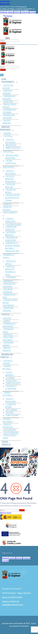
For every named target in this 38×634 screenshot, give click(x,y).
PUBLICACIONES (12, 415)
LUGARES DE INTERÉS (10, 405)
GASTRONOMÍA (9, 430)
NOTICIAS (7, 318)
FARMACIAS (7, 334)
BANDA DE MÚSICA (13, 148)
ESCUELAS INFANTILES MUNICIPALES (10, 179)
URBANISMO (8, 281)
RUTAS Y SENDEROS (9, 373)
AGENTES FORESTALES (10, 220)
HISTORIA (9, 412)
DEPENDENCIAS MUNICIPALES (9, 325)
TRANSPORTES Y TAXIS (10, 296)
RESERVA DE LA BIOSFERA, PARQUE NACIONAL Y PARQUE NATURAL (12, 247)
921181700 (22, 7)
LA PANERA (10, 378)
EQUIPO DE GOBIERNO (7, 92)
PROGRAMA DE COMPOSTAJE (11, 239)
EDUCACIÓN (8, 167)
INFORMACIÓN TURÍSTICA (6, 355)
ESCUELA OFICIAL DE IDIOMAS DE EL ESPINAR (12, 197)
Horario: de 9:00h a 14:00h (12, 597)
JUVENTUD (7, 204)
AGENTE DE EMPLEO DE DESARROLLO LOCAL (10, 271)
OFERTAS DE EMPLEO (10, 262)
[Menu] (16, 82)
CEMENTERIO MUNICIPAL (8, 309)
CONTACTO (6, 444)
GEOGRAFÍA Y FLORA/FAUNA (11, 387)
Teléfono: (10, 602)
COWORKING (11, 277)
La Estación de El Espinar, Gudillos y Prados (17, 9)
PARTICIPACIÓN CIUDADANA (9, 285)
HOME (4, 79)
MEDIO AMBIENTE (10, 212)
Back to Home (5, 513)
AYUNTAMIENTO (8, 82)
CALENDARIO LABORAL (8, 344)
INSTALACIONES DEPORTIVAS (11, 156)
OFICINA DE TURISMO (7, 362)
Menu (7, 38)
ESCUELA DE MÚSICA (10, 191)
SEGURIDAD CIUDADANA (8, 290)
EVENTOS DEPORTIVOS (8, 425)
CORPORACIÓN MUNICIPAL (9, 97)
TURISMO (7, 133)
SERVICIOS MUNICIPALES (5, 128)
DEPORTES (7, 152)
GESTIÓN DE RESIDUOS (10, 233)
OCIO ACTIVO (11, 381)
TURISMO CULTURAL (7, 394)
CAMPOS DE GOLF (13, 383)
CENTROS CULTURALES (10, 141)
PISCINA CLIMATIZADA (10, 162)
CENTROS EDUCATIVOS (10, 172)
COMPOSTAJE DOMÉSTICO (11, 228)
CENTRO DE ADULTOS (10, 185)
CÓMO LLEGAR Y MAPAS (9, 436)
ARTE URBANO (11, 410)
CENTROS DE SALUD (8, 330)
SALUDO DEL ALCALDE (8, 86)
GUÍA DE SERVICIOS (11, 433)
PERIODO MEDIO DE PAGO (9, 105)
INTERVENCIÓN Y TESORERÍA (9, 111)
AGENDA (6, 321)
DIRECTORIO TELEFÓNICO (8, 338)
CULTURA (7, 136)
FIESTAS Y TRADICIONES (10, 400)
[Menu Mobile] (1, 75)
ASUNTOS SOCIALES (7, 208)
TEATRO (5, 442)
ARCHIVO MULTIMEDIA (8, 420)
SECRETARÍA (8, 102)
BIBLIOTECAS (11, 145)
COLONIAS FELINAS (13, 224)
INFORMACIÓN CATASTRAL (9, 116)
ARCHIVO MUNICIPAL (7, 122)
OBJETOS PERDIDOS (7, 349)
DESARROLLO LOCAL (8, 256)
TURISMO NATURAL (7, 367)
